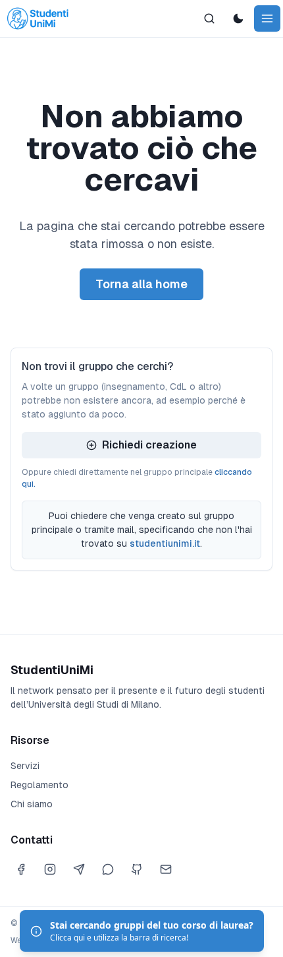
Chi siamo (32, 804)
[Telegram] (79, 869)
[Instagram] (50, 869)
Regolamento (39, 785)
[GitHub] (136, 869)
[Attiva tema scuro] (238, 18)
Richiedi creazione (149, 445)
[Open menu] (267, 18)
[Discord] (107, 869)
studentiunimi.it (165, 543)
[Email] (165, 869)
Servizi (25, 765)
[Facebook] (21, 869)
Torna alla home (141, 284)
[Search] (209, 18)
